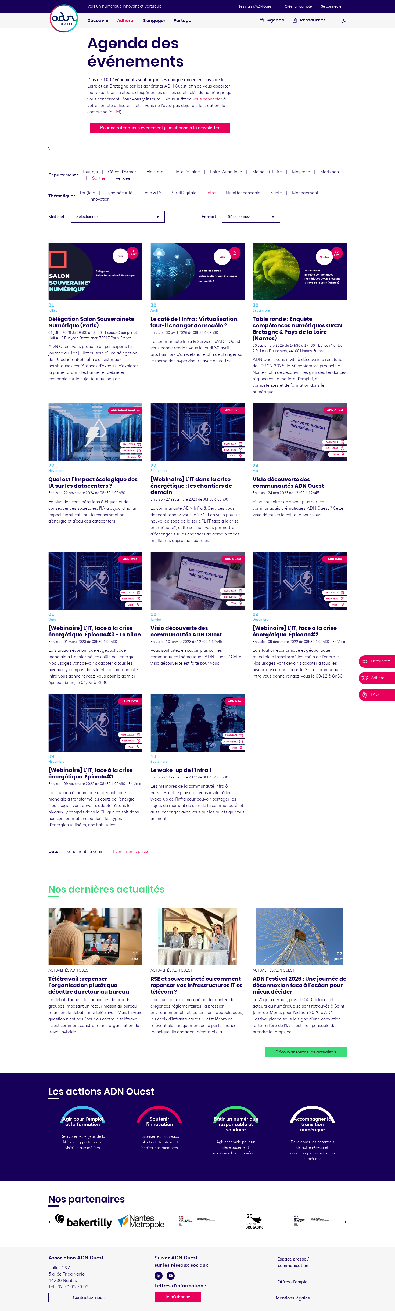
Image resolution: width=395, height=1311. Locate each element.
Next (346, 1222)
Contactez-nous (89, 1297)
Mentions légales (293, 1298)
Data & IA (152, 193)
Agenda (275, 20)
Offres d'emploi (293, 1282)
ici (118, 112)
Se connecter (332, 6)
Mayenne (301, 172)
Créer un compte (298, 6)
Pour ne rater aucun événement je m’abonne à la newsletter (160, 128)
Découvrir (98, 21)
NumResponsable (243, 193)
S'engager (154, 21)
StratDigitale (184, 193)
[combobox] (118, 217)
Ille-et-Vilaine (187, 172)
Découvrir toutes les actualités (305, 1052)
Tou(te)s (90, 172)
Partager (183, 21)
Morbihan (329, 172)
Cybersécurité (118, 193)
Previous (49, 1222)
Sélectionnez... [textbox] (88, 217)
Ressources (312, 20)
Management (305, 193)
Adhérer (126, 21)
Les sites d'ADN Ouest (256, 6)
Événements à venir (83, 851)
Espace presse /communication (293, 1262)
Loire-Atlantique (226, 172)
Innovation (99, 199)
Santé (276, 193)
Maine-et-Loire (267, 172)
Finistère (154, 172)
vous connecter (207, 99)
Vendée (123, 178)
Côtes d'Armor (122, 172)
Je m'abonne (177, 1297)
